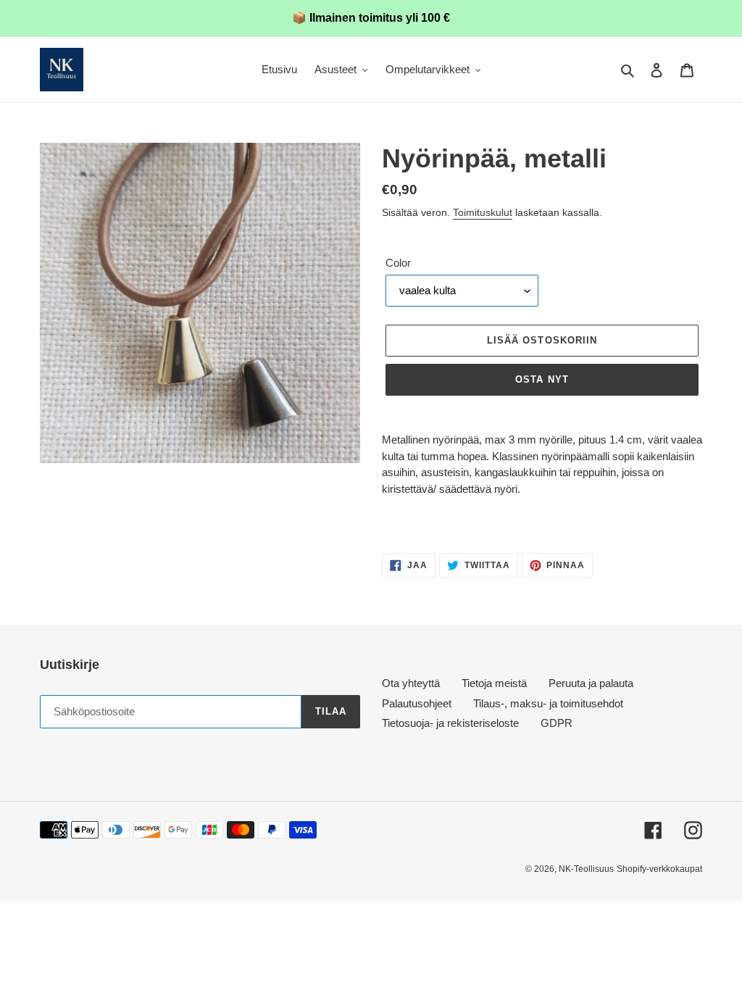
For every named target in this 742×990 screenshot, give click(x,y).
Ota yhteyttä (411, 683)
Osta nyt (541, 379)
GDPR (556, 723)
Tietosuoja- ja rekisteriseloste (450, 723)
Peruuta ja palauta (591, 683)
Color (398, 263)
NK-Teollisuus (586, 869)
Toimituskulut (482, 212)
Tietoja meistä (494, 683)
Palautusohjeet (416, 703)
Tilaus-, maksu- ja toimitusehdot (548, 703)
